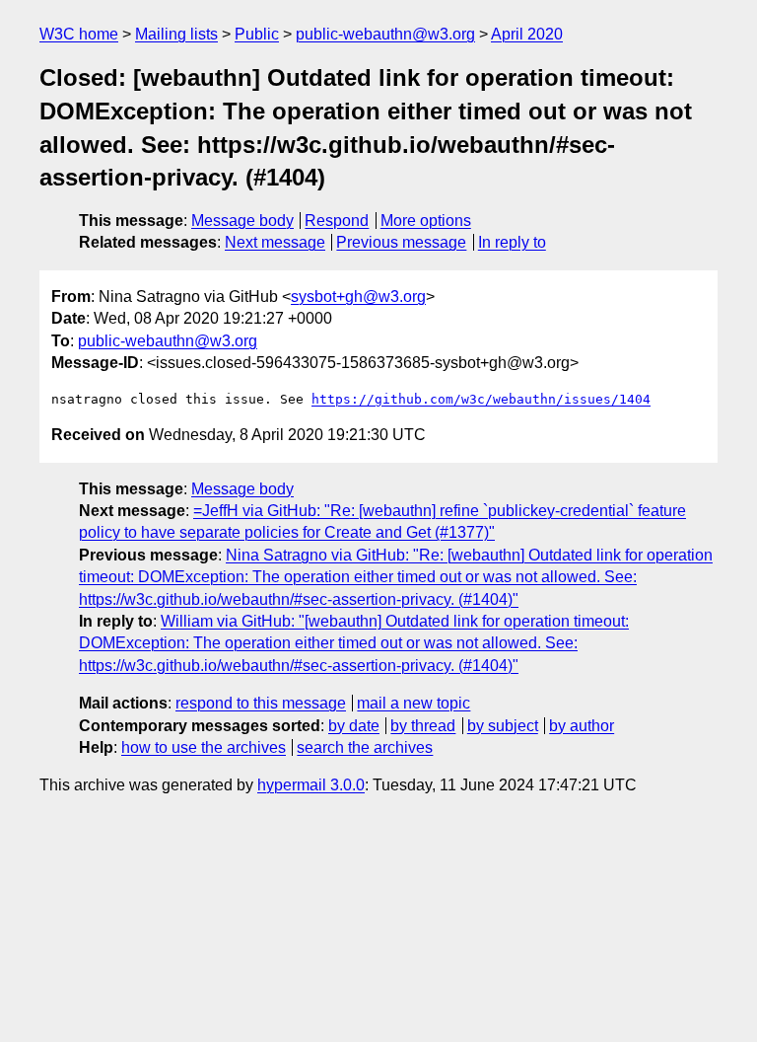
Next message (275, 242)
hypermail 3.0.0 (311, 785)
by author (581, 725)
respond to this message (260, 703)
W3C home (78, 34)
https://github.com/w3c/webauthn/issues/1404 (481, 399)
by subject (502, 725)
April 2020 (527, 34)
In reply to (512, 242)
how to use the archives (203, 747)
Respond (337, 220)
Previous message (401, 242)
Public (257, 34)
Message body (242, 220)
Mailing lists (176, 34)
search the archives (365, 747)
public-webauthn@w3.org (385, 34)
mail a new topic (413, 703)
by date (353, 725)
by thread (422, 725)
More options (425, 220)
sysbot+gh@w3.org (358, 296)
